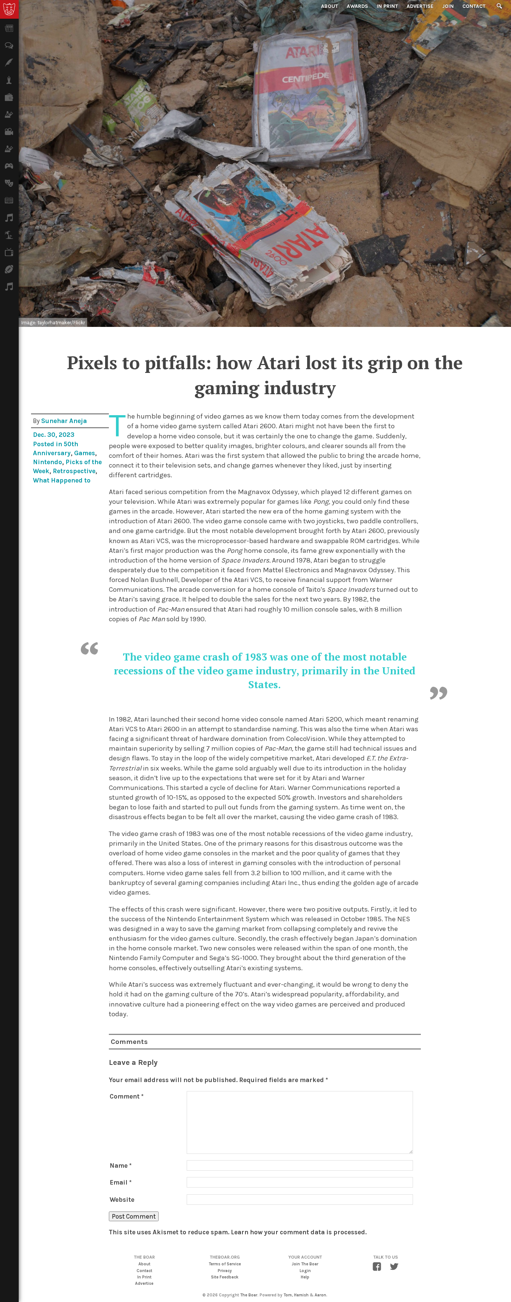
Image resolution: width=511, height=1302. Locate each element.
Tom (288, 1295)
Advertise (420, 6)
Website (122, 1199)
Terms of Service (225, 1264)
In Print (387, 6)
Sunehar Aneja (64, 421)
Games (84, 453)
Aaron (320, 1295)
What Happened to (62, 480)
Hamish (301, 1295)
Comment (127, 1096)
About (329, 6)
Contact (474, 6)
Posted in (48, 444)
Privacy (225, 1270)
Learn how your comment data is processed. (299, 1232)
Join (448, 6)
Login (305, 1270)
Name (121, 1165)
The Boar (248, 1295)
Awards (357, 6)
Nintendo (47, 462)
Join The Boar (305, 1264)
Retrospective (74, 471)
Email (121, 1182)
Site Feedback (224, 1277)
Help (305, 1277)
